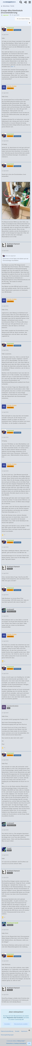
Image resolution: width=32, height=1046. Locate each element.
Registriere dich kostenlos (15, 1017)
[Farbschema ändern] (29, 1030)
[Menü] (29, 2)
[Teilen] (29, 22)
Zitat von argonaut (10, 255)
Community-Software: (16, 1041)
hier (12, 66)
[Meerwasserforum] (9, 2)
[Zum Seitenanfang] (29, 1043)
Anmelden (7, 1024)
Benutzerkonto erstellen (21, 1024)
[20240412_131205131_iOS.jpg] (16, 201)
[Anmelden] (25, 2)
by (16, 1043)
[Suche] (21, 2)
